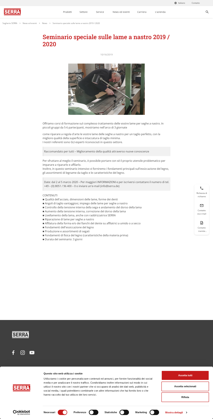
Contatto (196, 2)
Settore (84, 11)
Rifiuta (185, 397)
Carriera (141, 11)
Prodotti (67, 11)
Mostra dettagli (174, 412)
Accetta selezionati (185, 386)
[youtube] (32, 352)
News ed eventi (121, 11)
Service (100, 11)
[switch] (93, 412)
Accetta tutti (185, 375)
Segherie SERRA (9, 23)
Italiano (181, 2)
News (44, 23)
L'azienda (160, 11)
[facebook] (13, 352)
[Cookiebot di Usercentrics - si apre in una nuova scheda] (21, 412)
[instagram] (22, 352)
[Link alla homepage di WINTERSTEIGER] (12, 12)
